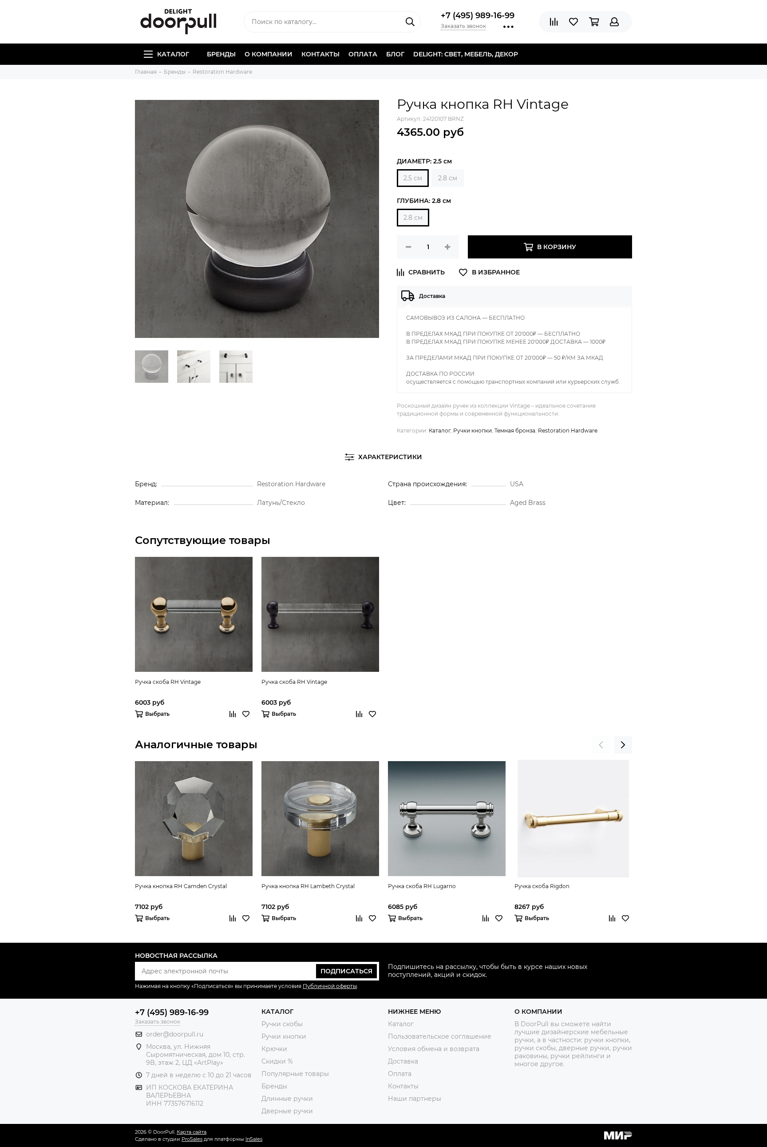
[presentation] (601, 745)
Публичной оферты (330, 986)
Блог (395, 54)
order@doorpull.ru (174, 1034)
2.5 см (412, 178)
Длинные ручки (287, 1099)
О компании (269, 54)
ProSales (192, 1139)
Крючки (274, 1049)
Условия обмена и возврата (433, 1049)
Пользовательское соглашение (439, 1036)
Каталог (173, 54)
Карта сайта (191, 1132)
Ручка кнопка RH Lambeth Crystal (308, 886)
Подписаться (346, 971)
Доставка (403, 1061)
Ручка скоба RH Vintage (168, 682)
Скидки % (277, 1061)
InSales (253, 1139)
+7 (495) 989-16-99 (477, 15)
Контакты (320, 54)
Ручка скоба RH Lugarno (422, 886)
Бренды (221, 54)
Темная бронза (514, 430)
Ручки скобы (282, 1024)
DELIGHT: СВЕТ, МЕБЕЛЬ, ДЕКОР (465, 54)
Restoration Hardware (567, 430)
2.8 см (447, 178)
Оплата (362, 54)
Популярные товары (295, 1074)
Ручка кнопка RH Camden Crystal (181, 886)
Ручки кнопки (472, 430)
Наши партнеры (414, 1099)
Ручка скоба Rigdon (541, 886)
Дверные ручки (287, 1111)
